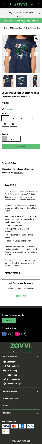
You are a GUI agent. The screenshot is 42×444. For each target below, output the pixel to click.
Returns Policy (13, 366)
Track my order (13, 379)
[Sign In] (32, 4)
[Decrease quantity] (4, 138)
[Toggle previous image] (6, 54)
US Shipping (12, 370)
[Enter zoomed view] (36, 38)
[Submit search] (9, 4)
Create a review (21, 296)
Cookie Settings (14, 383)
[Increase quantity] (17, 138)
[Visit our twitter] (10, 334)
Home (5, 28)
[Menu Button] (3, 4)
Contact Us (11, 361)
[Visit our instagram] (17, 334)
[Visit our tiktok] (23, 334)
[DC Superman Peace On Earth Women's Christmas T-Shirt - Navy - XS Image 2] (21, 81)
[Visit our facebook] (4, 334)
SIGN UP (9, 321)
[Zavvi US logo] (21, 4)
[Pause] (40, 13)
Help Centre (12, 375)
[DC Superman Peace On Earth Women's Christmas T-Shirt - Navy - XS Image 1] (8, 81)
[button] (21, 109)
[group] (21, 54)
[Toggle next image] (36, 54)
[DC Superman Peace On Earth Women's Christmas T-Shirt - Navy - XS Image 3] (35, 81)
